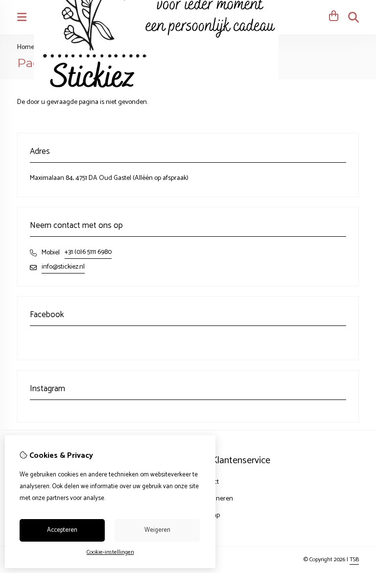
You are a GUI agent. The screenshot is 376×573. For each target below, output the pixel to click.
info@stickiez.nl (63, 267)
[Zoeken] (353, 17)
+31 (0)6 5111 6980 (88, 252)
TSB (354, 559)
